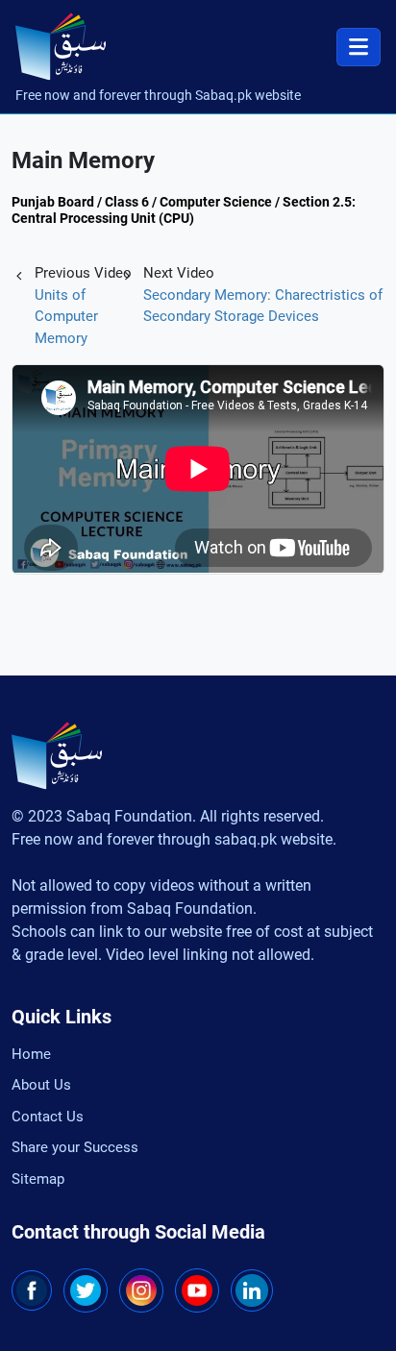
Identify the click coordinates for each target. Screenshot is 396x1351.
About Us (41, 1084)
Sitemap (38, 1179)
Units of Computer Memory (66, 316)
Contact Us (48, 1116)
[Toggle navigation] (358, 47)
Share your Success (75, 1147)
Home (31, 1054)
